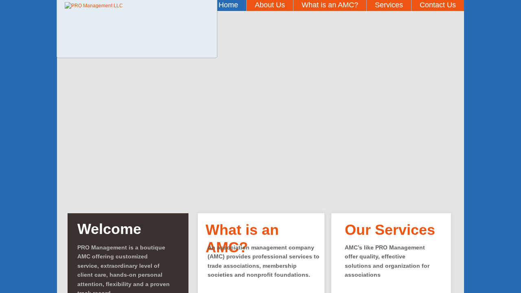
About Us (270, 5)
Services (389, 5)
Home (228, 5)
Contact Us (438, 5)
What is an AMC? (330, 5)
